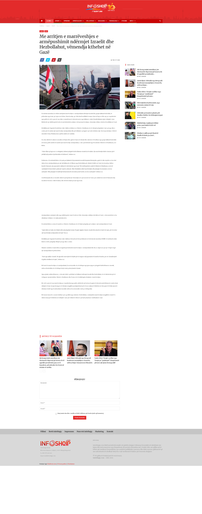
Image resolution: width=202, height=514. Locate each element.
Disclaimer (71, 463)
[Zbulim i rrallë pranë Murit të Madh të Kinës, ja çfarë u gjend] (130, 135)
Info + (108, 20)
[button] (160, 21)
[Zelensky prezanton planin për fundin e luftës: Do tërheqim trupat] (130, 115)
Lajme (45, 20)
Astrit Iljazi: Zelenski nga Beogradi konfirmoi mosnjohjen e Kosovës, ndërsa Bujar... (148, 83)
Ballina (41, 26)
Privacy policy (61, 463)
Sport (52, 20)
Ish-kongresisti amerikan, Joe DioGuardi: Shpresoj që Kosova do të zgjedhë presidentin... (148, 72)
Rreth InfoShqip (53, 431)
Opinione (59, 20)
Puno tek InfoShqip (80, 431)
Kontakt (103, 431)
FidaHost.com (51, 463)
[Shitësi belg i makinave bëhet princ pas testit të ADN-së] (130, 125)
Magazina (86, 20)
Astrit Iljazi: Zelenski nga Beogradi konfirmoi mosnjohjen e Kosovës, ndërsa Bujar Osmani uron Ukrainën (78, 360)
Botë (51, 26)
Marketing (93, 431)
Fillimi (43, 431)
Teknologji (95, 20)
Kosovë (42, 354)
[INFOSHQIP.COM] (101, 8)
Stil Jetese (77, 20)
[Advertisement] (79, 199)
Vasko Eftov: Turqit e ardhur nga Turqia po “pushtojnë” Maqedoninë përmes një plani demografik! (107, 360)
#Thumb (103, 20)
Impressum (66, 431)
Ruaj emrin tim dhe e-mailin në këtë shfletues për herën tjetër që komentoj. (81, 412)
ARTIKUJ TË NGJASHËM (49, 336)
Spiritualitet (67, 20)
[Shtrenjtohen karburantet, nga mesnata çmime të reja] (130, 105)
